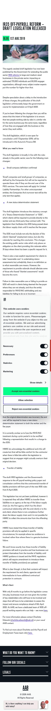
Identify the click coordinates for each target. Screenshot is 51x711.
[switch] (44, 354)
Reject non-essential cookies (25, 409)
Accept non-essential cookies (25, 391)
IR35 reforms (14, 74)
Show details (36, 382)
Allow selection (25, 400)
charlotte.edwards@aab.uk (22, 619)
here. (46, 610)
